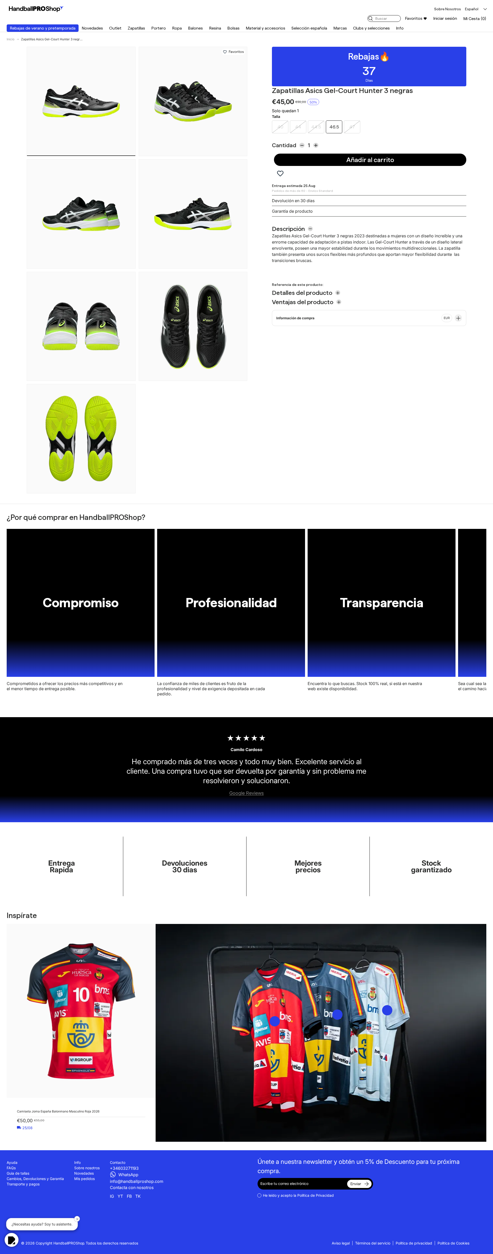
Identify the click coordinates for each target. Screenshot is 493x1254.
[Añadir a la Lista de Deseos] (225, 52)
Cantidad (284, 145)
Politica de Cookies (453, 1243)
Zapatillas (136, 28)
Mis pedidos (84, 1178)
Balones (195, 28)
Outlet (115, 28)
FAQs (11, 1168)
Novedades (92, 28)
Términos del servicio (372, 1243)
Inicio (10, 39)
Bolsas (233, 28)
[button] (474, 18)
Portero (158, 28)
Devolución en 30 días (293, 200)
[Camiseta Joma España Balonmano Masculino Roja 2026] (81, 1011)
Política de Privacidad (315, 1195)
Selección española (309, 28)
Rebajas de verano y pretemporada (42, 28)
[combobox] (384, 18)
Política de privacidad (414, 1243)
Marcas (340, 28)
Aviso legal (341, 1243)
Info (400, 28)
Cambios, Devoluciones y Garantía (35, 1178)
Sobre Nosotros (447, 9)
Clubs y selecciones (371, 28)
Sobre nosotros (87, 1168)
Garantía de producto (292, 211)
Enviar (355, 1184)
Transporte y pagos (23, 1184)
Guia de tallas (18, 1173)
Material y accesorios (265, 28)
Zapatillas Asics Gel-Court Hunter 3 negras (52, 39)
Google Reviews (246, 793)
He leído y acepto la (298, 1195)
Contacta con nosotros (132, 1187)
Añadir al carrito (370, 159)
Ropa (177, 28)
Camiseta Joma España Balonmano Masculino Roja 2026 (58, 1111)
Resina (215, 28)
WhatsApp (128, 1174)
